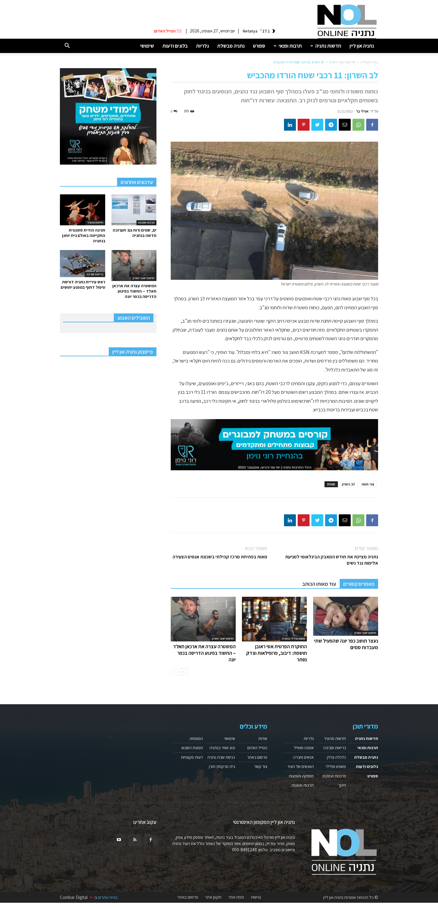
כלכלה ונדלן (336, 757)
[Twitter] (317, 125)
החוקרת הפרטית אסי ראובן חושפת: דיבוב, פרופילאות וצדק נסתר (276, 653)
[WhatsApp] (358, 125)
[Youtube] (119, 840)
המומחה (196, 738)
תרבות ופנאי (290, 46)
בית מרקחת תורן (222, 766)
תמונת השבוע (192, 747)
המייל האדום (257, 747)
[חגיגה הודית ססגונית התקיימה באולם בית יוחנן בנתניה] (82, 209)
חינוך (342, 785)
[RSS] (135, 840)
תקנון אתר (213, 897)
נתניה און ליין (362, 46)
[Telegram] (331, 125)
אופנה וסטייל (304, 747)
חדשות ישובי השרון (342, 62)
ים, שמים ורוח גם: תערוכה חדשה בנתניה (134, 232)
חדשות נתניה (328, 46)
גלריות (202, 46)
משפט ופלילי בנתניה (293, 639)
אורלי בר (362, 111)
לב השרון (348, 484)
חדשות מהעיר (95, 222)
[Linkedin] (290, 125)
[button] (67, 46)
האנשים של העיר (300, 766)
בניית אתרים (108, 897)
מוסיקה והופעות (301, 776)
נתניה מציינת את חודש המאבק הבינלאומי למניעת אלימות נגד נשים (331, 560)
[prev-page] (174, 672)
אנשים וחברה (303, 757)
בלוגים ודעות (175, 46)
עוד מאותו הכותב (319, 584)
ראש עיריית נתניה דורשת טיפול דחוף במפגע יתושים (83, 284)
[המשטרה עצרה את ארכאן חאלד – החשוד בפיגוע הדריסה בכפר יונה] (203, 619)
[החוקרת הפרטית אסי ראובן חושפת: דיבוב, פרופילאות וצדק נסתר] (274, 619)
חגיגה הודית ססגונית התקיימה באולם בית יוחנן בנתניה (83, 235)
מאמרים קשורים (359, 584)
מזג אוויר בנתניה (222, 747)
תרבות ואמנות (146, 222)
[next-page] (184, 672)
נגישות (256, 897)
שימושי (147, 46)
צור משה (367, 484)
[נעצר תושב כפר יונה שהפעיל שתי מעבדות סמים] (345, 616)
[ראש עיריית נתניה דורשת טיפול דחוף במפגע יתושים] (82, 263)
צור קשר (260, 766)
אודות (262, 738)
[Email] (345, 125)
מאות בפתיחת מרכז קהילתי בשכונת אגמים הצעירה (220, 557)
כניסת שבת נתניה (221, 757)
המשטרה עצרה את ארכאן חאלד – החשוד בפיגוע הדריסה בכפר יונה (204, 653)
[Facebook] (372, 125)
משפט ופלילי (336, 766)
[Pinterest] (304, 125)
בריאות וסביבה (94, 274)
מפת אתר (236, 897)
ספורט (259, 46)
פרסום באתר (257, 757)
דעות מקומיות (192, 757)
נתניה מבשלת (231, 46)
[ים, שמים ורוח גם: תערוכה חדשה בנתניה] (134, 209)
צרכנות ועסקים (334, 776)
